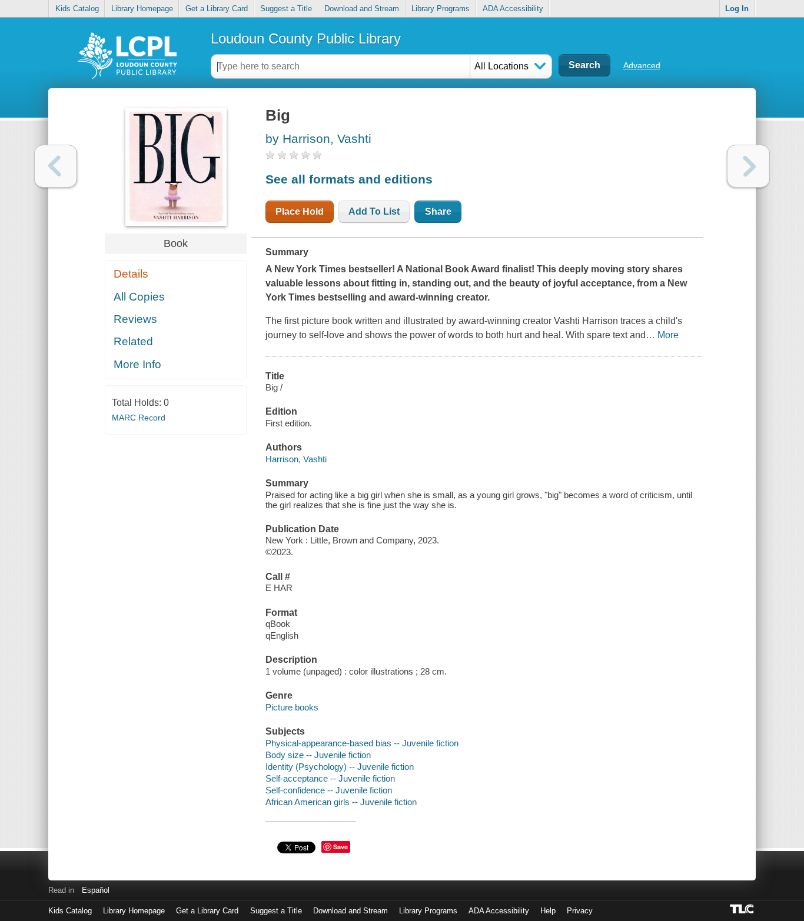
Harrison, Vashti (296, 459)
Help (548, 910)
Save (340, 846)
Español (95, 890)
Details (131, 274)
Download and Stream (361, 8)
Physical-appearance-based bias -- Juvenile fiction (362, 743)
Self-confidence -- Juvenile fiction (328, 790)
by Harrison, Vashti (318, 138)
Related (133, 341)
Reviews (135, 319)
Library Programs (440, 8)
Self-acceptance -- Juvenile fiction (330, 778)
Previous (55, 166)
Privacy (580, 910)
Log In (737, 8)
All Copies (139, 297)
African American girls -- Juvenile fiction (341, 802)
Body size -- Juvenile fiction (318, 755)
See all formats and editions (349, 179)
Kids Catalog (77, 8)
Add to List (374, 211)
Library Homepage (142, 8)
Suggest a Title (286, 8)
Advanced (641, 65)
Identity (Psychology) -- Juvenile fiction (339, 767)
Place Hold (299, 211)
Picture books (291, 707)
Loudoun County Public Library (306, 38)
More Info (137, 364)
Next (748, 166)
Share (438, 211)
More (668, 335)
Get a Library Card (216, 8)
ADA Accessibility (513, 8)
